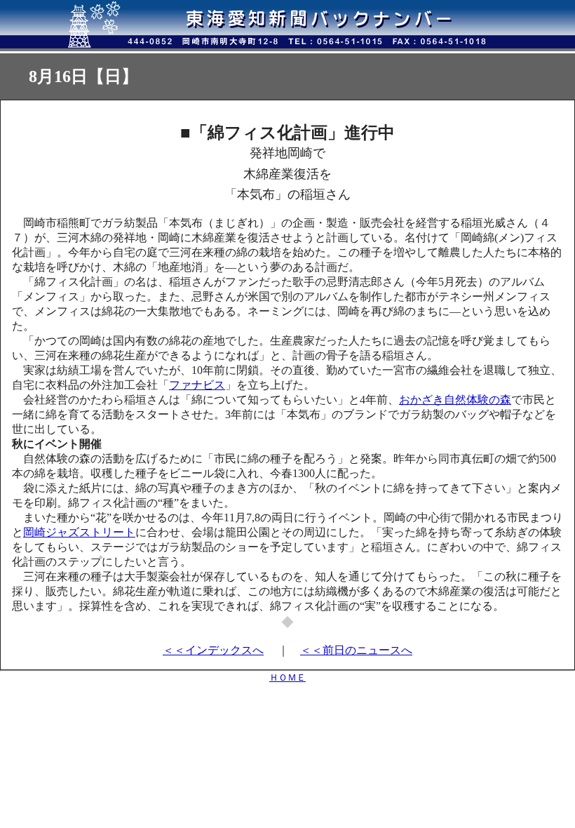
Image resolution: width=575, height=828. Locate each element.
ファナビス (197, 385)
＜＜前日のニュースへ (356, 650)
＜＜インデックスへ (213, 650)
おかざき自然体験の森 (455, 400)
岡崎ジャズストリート (79, 532)
